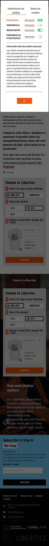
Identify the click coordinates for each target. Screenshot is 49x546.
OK (24, 101)
